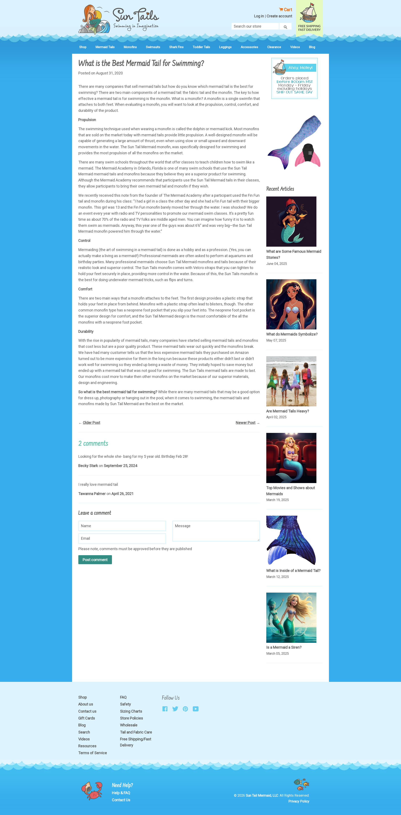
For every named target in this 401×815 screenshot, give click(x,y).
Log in (259, 16)
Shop (82, 47)
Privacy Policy (298, 801)
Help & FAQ (121, 793)
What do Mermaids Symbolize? (292, 334)
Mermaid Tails (105, 47)
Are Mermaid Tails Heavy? (287, 411)
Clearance (274, 47)
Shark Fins (176, 47)
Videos (295, 47)
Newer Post (245, 422)
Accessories (249, 47)
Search (84, 732)
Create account (279, 16)
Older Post (91, 422)
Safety (125, 704)
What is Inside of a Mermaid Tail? (293, 570)
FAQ (123, 697)
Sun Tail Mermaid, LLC (262, 795)
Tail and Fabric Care (136, 732)
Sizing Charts (131, 711)
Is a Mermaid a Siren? (284, 647)
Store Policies (131, 718)
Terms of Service (92, 753)
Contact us (87, 711)
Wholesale (128, 725)
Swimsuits (153, 47)
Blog (312, 47)
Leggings (225, 47)
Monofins (130, 47)
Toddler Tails (201, 47)
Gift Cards (86, 718)
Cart (287, 9)
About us (85, 704)
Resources (87, 746)
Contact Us (121, 800)
